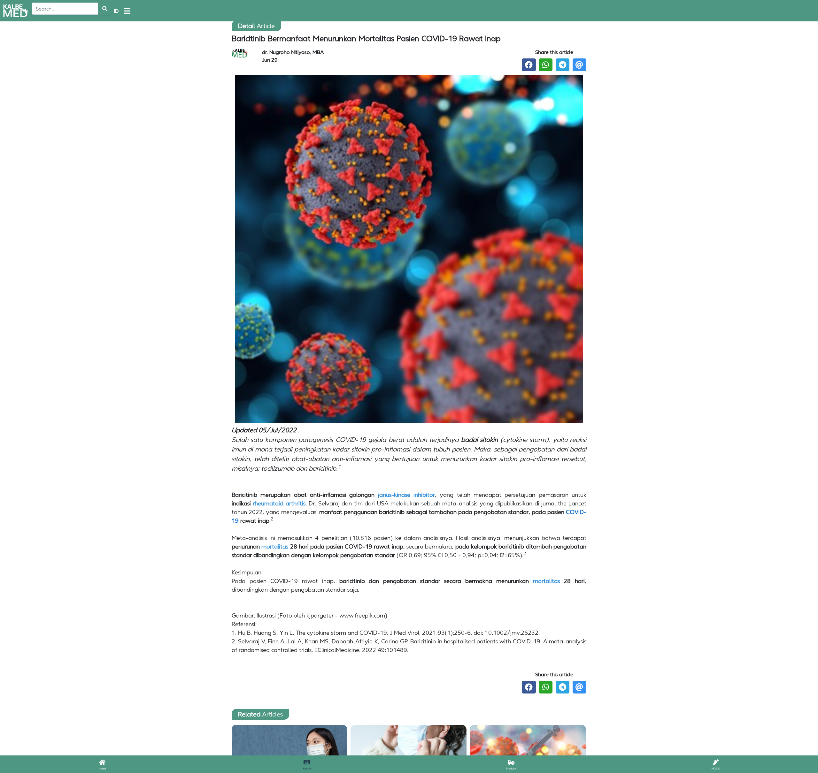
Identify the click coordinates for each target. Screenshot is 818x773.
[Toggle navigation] (127, 11)
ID (116, 11)
